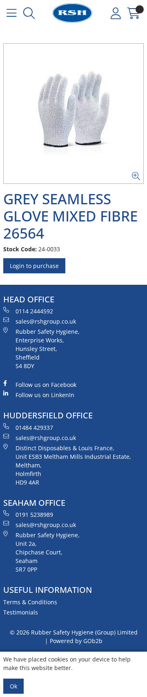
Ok (13, 686)
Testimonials (20, 612)
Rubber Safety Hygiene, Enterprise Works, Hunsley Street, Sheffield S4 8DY (48, 349)
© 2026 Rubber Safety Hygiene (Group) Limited (74, 632)
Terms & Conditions (30, 602)
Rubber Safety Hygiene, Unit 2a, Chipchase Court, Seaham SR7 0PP (48, 552)
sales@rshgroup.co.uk (46, 321)
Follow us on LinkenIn (45, 395)
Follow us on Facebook (46, 385)
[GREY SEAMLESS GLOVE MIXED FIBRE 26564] (73, 113)
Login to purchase (34, 266)
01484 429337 (34, 427)
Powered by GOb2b (76, 641)
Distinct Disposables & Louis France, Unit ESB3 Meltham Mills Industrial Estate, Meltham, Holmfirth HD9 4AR (73, 465)
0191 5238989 (34, 514)
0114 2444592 (34, 311)
